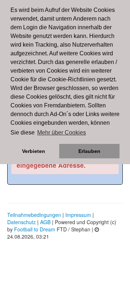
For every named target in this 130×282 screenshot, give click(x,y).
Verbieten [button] (33, 151)
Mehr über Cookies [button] (61, 132)
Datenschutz (21, 222)
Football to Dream (34, 229)
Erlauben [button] (89, 151)
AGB (45, 222)
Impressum (78, 214)
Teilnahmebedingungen (34, 214)
